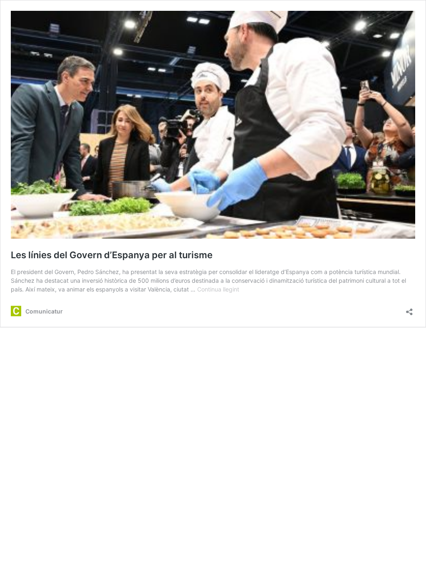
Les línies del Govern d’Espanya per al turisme (112, 254)
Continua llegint (218, 289)
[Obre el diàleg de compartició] (409, 309)
